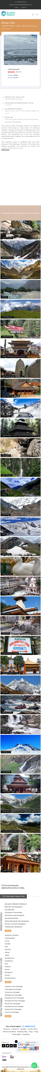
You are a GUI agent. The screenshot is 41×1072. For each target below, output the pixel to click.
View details (20, 230)
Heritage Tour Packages (13, 995)
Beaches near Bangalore (14, 907)
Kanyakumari (9, 958)
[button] (27, 15)
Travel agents (16, 1034)
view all (8, 931)
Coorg (7, 941)
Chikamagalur (10, 938)
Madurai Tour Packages (13, 1009)
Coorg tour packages (12, 992)
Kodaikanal (9, 961)
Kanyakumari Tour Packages (15, 1001)
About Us (7, 1029)
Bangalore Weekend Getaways (16, 904)
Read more (5, 149)
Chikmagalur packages (13, 989)
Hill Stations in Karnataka (13, 912)
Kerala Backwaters (11, 918)
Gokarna (8, 949)
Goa (6, 946)
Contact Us (15, 1029)
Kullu (6, 964)
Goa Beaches (9, 909)
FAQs (31, 1031)
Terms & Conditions (9, 1031)
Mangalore (8, 972)
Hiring (36, 1031)
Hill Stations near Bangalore (14, 915)
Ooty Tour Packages (12, 1012)
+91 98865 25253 (20, 2)
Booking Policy (22, 1031)
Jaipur (7, 955)
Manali (18, 26)
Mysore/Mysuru (10, 978)
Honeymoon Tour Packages (14, 998)
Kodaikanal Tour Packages (14, 1006)
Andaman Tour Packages (14, 986)
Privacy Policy (32, 1029)
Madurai (8, 966)
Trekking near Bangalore (13, 927)
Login (16, 7)
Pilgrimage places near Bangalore (17, 921)
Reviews (23, 1029)
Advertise (26, 1034)
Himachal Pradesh (8, 26)
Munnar (7, 975)
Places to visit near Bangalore (15, 924)
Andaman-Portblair (11, 935)
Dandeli (7, 944)
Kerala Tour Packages (12, 1003)
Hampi (7, 952)
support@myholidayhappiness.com (20, 4)
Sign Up (23, 7)
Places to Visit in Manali (29, 26)
